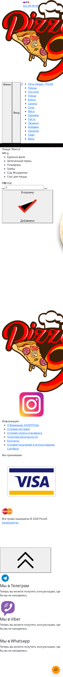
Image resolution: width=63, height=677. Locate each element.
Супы (31, 107)
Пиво (31, 135)
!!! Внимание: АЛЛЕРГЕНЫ (23, 425)
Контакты (13, 441)
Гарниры (33, 115)
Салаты (32, 103)
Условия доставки (18, 429)
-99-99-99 (30, 6)
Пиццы (32, 88)
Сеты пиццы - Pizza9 (40, 84)
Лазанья (33, 123)
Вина (31, 139)
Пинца (32, 95)
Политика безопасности (22, 437)
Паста (31, 119)
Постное (33, 92)
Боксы (32, 99)
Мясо (31, 111)
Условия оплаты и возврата (24, 433)
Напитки (33, 131)
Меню (7, 84)
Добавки (33, 127)
